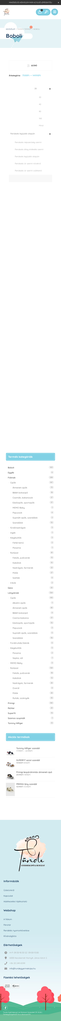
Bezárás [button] (58, 2)
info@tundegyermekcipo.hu (22, 968)
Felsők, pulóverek (21, 557)
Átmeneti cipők (20, 487)
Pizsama (17, 547)
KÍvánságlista (10, 936)
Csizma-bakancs (21, 618)
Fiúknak (12, 477)
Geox (10, 588)
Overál (16, 688)
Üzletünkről (9, 890)
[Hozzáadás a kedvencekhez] (41, 434)
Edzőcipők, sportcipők (23, 502)
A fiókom (8, 919)
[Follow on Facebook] (5, 1007)
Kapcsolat (8, 896)
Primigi (11, 703)
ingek (13, 532)
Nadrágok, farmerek (23, 568)
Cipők (13, 482)
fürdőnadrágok (18, 527)
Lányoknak (13, 593)
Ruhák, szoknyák (21, 698)
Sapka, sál (18, 658)
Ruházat (14, 552)
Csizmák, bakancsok (23, 497)
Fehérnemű (18, 542)
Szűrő (34, 65)
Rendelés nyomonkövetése (16, 930)
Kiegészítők (15, 537)
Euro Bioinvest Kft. (24, 1014)
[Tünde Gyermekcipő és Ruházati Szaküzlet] (6, 12)
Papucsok (17, 512)
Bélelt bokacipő (20, 492)
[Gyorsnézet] (30, 432)
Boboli (11, 467)
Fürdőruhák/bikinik (19, 643)
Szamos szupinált (16, 718)
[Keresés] (46, 12)
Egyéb (11, 472)
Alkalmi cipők (19, 603)
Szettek (16, 578)
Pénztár (7, 925)
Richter (11, 708)
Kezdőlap (10, 29)
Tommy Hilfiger (15, 723)
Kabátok (17, 563)
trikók (13, 583)
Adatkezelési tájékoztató (15, 901)
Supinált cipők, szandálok (25, 517)
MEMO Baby (19, 507)
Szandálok (18, 522)
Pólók (15, 573)
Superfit (12, 713)
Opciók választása (20, 432)
